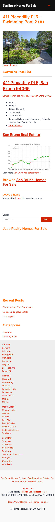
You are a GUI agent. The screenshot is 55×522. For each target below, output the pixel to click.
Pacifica (5, 416)
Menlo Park (7, 395)
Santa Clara (7, 447)
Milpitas (5, 402)
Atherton (6, 344)
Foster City (7, 371)
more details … (15, 125)
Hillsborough (8, 382)
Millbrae (5, 399)
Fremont (6, 375)
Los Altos (6, 385)
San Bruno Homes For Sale (19, 5)
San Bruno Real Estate (21, 135)
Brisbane (6, 351)
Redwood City (9, 426)
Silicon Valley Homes (17, 502)
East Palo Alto (8, 368)
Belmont (6, 348)
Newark (5, 413)
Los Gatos (7, 392)
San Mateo (7, 444)
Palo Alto (6, 420)
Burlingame (7, 354)
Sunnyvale (7, 457)
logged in (19, 198)
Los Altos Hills (9, 389)
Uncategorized (10, 336)
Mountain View (9, 410)
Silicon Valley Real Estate (34, 492)
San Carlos (7, 438)
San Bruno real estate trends (27, 173)
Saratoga (6, 451)
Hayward (6, 379)
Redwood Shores (10, 430)
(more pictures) (10, 65)
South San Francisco (12, 454)
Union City (7, 461)
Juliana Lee (27, 488)
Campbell (6, 358)
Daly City (6, 364)
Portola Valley (8, 423)
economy (7, 332)
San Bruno (7, 433)
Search (6, 215)
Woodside (7, 464)
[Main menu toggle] (49, 5)
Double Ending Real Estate (15, 312)
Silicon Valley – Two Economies (18, 307)
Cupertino (7, 361)
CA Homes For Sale (38, 502)
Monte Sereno (9, 407)
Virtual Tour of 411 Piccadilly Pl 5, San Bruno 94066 (27, 96)
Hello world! (8, 316)
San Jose (6, 441)
